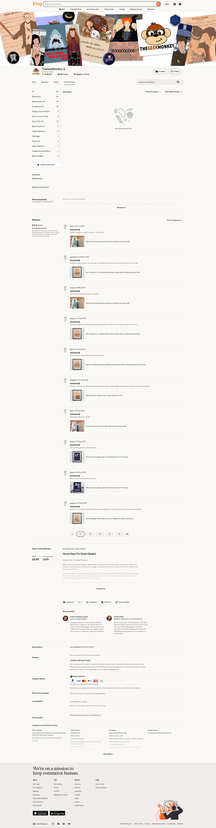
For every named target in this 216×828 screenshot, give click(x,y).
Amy (71, 226)
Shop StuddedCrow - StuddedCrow (83, 749)
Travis (72, 287)
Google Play (57, 813)
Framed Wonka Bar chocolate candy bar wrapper (126, 738)
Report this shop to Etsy (40, 187)
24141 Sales (36, 174)
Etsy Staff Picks (75, 9)
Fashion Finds (109, 9)
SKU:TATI (35, 741)
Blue (71, 349)
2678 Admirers (37, 178)
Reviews (45, 82)
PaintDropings (76, 733)
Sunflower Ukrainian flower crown (159, 733)
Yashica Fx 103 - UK (116, 735)
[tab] (46, 91)
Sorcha (72, 503)
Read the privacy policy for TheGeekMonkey (85, 715)
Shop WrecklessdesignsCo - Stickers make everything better (86, 743)
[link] (72, 534)
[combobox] (99, 4)
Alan (71, 411)
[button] (160, 71)
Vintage (122, 9)
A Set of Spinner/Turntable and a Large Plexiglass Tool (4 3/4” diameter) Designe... (49, 734)
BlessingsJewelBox (77, 738)
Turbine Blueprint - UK (116, 744)
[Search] (158, 4)
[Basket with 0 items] (180, 4)
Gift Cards (150, 9)
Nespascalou (75, 735)
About (56, 82)
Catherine (73, 257)
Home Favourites (93, 9)
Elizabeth (73, 380)
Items (34, 82)
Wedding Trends (136, 9)
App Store (40, 813)
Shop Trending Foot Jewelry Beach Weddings (125, 747)
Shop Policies (69, 82)
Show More (108, 754)
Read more (121, 207)
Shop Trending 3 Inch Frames (119, 741)
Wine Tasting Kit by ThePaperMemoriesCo (47, 738)
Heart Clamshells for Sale (118, 733)
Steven (72, 318)
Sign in (167, 4)
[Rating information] (43, 74)
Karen (72, 441)
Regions (180, 824)
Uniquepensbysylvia (78, 746)
